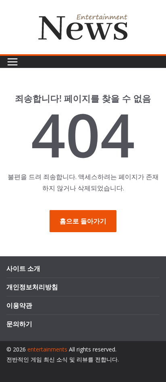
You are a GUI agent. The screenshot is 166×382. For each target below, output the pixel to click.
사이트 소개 (23, 268)
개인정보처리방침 (32, 286)
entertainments (47, 349)
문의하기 (19, 323)
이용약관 (19, 305)
